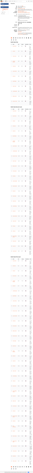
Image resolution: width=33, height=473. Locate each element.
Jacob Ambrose (20, 12)
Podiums (4, 5)
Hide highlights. (20, 31)
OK (28, 472)
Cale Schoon (14, 66)
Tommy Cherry (21, 34)
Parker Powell (14, 86)
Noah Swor (14, 76)
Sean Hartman (25, 11)
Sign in (31, 1)
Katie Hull (23, 12)
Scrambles (3, 13)
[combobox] (23, 1)
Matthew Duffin (15, 96)
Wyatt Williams (14, 81)
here (29, 14)
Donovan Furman (15, 101)
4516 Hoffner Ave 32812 (21, 8)
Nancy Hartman (20, 11)
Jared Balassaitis (15, 91)
